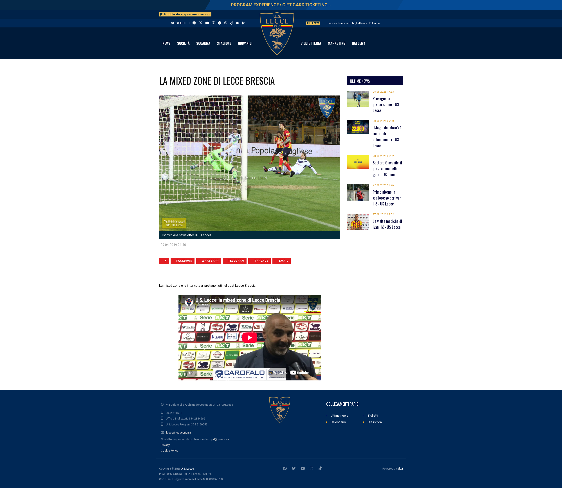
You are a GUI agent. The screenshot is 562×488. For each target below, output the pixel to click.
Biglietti (180, 23)
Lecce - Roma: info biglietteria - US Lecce (354, 23)
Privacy (165, 445)
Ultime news (339, 416)
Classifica (375, 422)
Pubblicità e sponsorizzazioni (187, 14)
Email (283, 260)
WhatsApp (210, 260)
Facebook (184, 260)
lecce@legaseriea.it (178, 432)
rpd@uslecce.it (220, 439)
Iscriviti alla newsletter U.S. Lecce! (186, 235)
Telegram (236, 260)
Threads (261, 260)
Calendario (338, 422)
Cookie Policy (169, 450)
